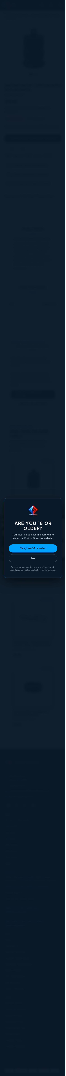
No (33, 558)
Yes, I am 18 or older (33, 548)
